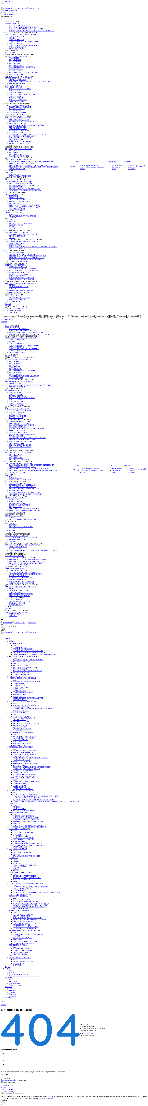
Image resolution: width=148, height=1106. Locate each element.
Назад (11, 640)
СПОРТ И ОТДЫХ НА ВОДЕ (23, 832)
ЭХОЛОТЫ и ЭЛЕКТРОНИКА (24, 961)
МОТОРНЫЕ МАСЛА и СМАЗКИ (25, 736)
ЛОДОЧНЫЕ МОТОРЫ (21, 716)
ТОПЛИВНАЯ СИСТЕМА (22, 899)
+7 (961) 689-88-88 (7, 14)
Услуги (11, 972)
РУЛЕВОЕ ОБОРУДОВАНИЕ (23, 816)
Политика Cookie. (47, 1098)
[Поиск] (1, 1104)
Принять (4, 1100)
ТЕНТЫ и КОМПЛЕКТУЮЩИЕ (24, 876)
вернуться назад (88, 1035)
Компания (12, 990)
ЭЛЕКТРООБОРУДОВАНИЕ (23, 914)
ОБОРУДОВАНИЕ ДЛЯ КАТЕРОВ (25, 751)
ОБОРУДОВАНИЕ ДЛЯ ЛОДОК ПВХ (26, 794)
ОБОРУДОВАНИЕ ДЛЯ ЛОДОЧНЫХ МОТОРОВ (30, 887)
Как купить (13, 981)
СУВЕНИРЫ (17, 861)
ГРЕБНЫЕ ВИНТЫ (20, 647)
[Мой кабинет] (2, 620)
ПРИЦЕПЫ (17, 807)
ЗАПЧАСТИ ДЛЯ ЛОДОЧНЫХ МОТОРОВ (28, 660)
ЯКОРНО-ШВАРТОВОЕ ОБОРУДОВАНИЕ (28, 934)
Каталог (11, 642)
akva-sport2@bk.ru (7, 1091)
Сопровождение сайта (8, 1080)
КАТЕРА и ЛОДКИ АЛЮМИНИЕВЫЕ (26, 682)
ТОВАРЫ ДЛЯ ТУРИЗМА (22, 948)
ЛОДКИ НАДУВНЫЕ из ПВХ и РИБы (26, 781)
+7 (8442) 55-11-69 (7, 12)
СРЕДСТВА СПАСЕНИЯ (22, 852)
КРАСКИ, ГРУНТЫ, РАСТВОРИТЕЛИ (26, 705)
